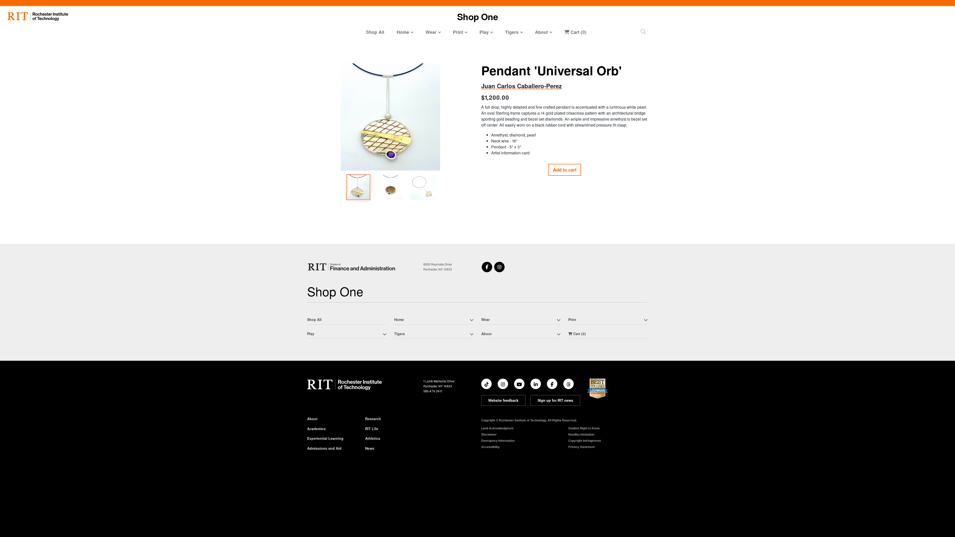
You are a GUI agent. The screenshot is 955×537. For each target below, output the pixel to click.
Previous (312, 134)
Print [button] (458, 32)
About (312, 418)
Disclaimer (489, 434)
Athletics (372, 438)
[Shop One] (352, 267)
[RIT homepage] (37, 16)
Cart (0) (577, 32)
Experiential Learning (325, 438)
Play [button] (484, 32)
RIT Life (371, 428)
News (369, 448)
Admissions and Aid (324, 448)
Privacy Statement (581, 447)
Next (468, 134)
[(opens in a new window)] (487, 267)
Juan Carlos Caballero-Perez (521, 86)
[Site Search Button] (643, 32)
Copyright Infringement (584, 440)
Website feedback (503, 400)
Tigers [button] (512, 32)
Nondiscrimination (581, 434)
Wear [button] (431, 32)
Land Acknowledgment (497, 428)
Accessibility (490, 447)
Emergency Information (498, 440)
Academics (316, 428)
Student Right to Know (584, 428)
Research (373, 418)
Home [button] (403, 32)
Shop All (375, 32)
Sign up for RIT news (555, 400)
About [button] (541, 32)
